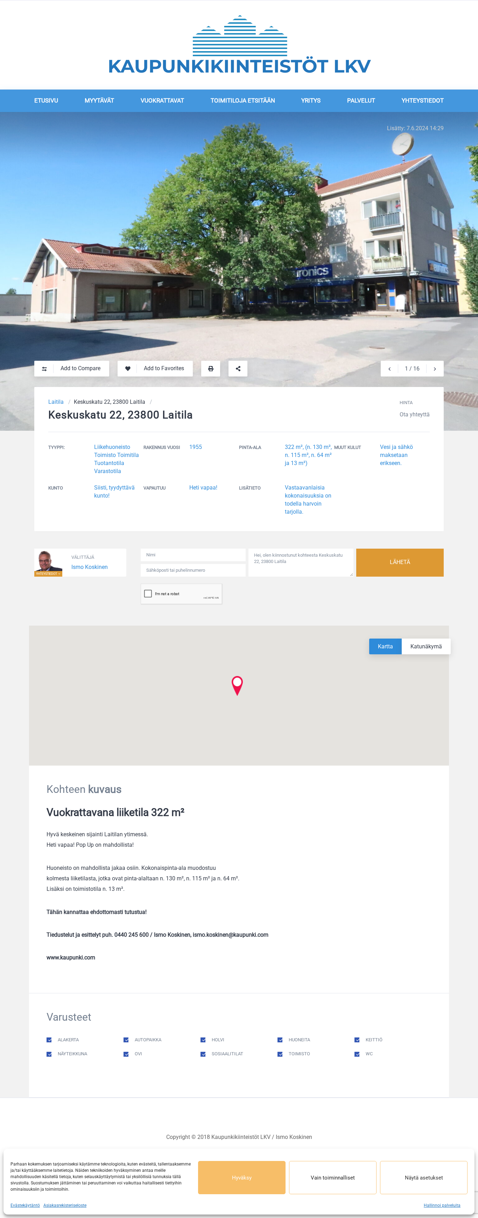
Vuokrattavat (162, 100)
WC (369, 1053)
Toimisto (105, 455)
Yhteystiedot (423, 100)
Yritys (311, 100)
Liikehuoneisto (112, 447)
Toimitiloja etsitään (243, 100)
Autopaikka (148, 1039)
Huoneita (299, 1039)
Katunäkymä (426, 646)
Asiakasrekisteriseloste (64, 1205)
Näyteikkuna (72, 1053)
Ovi (138, 1053)
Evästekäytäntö (25, 1205)
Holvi (218, 1039)
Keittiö (374, 1039)
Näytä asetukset (424, 1178)
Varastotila (107, 471)
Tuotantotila (109, 463)
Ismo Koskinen (89, 567)
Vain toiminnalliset (333, 1178)
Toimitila (128, 455)
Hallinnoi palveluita (442, 1205)
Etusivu (46, 100)
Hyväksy (242, 1178)
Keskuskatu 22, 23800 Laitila (109, 402)
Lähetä (400, 562)
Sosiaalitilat (227, 1053)
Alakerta (68, 1039)
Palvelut (361, 100)
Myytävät (99, 100)
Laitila (56, 402)
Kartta (385, 646)
